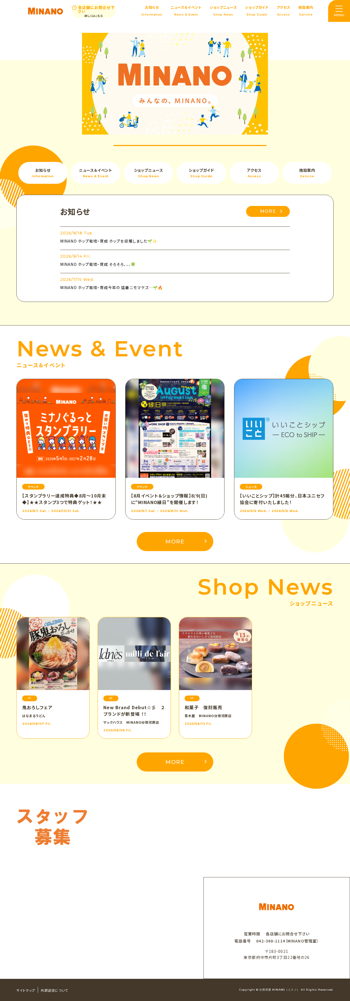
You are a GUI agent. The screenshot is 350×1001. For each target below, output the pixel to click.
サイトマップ (25, 990)
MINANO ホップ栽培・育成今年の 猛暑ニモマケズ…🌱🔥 (111, 287)
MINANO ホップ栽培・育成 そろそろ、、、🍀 (98, 264)
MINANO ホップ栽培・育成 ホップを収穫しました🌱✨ (108, 241)
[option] (175, 84)
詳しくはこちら (93, 15)
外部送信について (54, 990)
